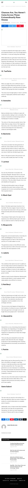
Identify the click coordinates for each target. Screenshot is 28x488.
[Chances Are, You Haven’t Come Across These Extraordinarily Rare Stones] (14, 37)
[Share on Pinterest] (20, 26)
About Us (19, 478)
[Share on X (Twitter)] (12, 26)
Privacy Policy (13, 480)
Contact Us (6, 480)
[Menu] (2, 2)
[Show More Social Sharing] (25, 26)
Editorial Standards (10, 478)
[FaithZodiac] (14, 2)
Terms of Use (22, 480)
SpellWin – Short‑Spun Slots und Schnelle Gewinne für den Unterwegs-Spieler (17, 467)
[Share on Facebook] (5, 26)
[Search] (26, 2)
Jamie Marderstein (6, 22)
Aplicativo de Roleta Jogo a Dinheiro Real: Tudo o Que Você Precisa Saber (17, 458)
